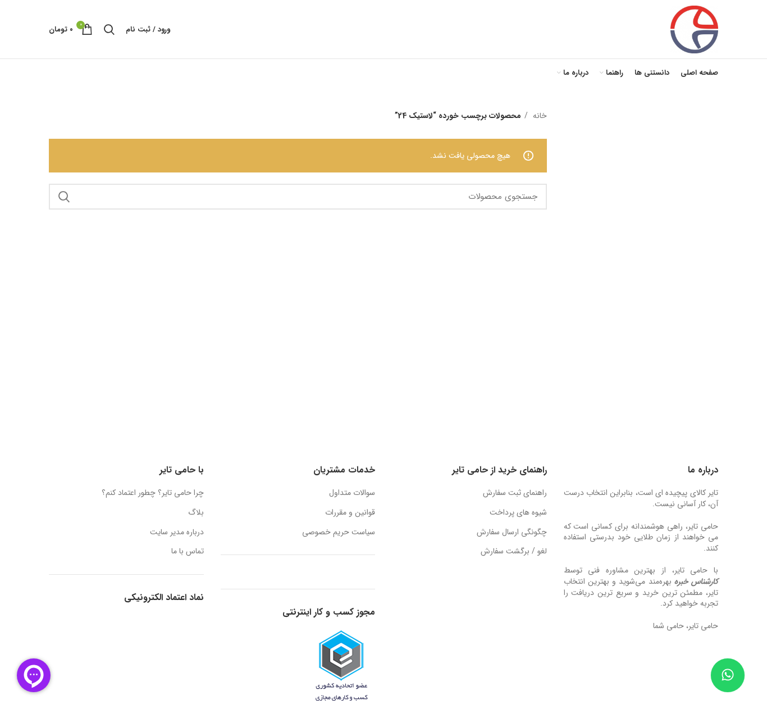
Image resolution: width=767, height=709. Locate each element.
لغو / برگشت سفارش (514, 551)
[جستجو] (109, 29)
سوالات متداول (352, 493)
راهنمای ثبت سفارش (515, 493)
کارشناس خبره (696, 581)
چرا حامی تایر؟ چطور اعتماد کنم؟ (153, 493)
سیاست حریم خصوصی (338, 532)
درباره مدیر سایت (177, 532)
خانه (539, 116)
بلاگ (196, 513)
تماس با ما (187, 551)
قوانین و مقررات (350, 513)
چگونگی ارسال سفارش (512, 532)
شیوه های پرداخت (518, 513)
